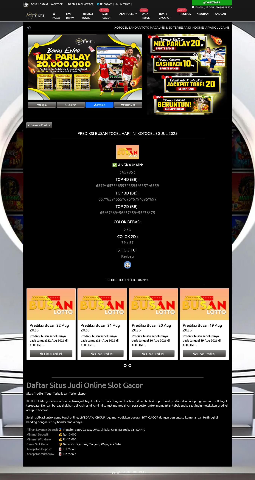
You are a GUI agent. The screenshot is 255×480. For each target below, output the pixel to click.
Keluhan (203, 13)
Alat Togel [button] (127, 13)
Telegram (105, 4)
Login (43, 104)
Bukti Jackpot (165, 15)
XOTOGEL (33, 401)
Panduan (220, 13)
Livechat (124, 4)
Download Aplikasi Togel (47, 4)
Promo (101, 104)
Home (56, 17)
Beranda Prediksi (40, 125)
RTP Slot (130, 104)
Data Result (146, 15)
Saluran (71, 104)
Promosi (186, 13)
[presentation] (125, 365)
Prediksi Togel (87, 15)
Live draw (70, 15)
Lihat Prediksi (52, 353)
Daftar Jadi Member (80, 4)
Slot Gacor (106, 15)
